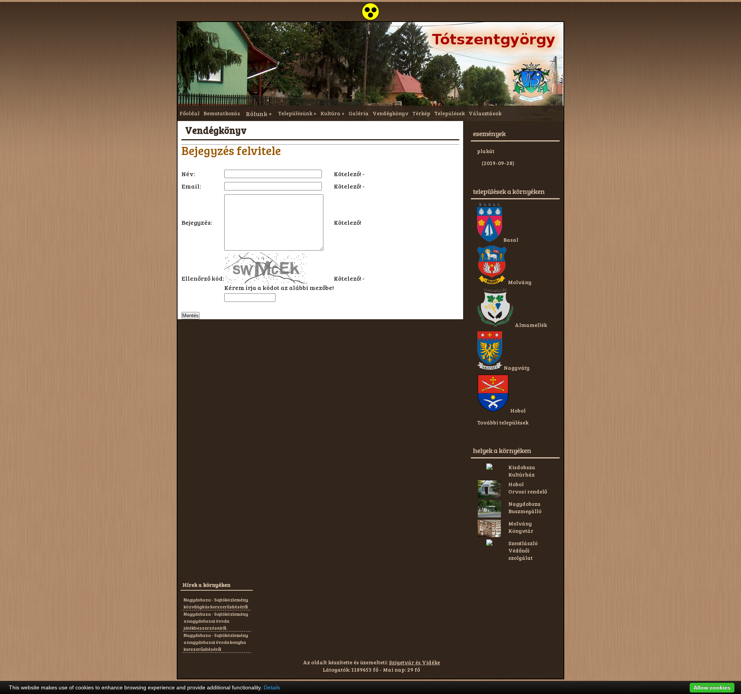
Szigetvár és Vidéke (414, 662)
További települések (502, 422)
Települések (449, 113)
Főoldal (189, 113)
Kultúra (330, 113)
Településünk (295, 113)
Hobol (517, 410)
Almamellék (530, 324)
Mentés (190, 315)
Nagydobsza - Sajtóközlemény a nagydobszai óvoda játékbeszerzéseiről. (216, 621)
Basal (510, 239)
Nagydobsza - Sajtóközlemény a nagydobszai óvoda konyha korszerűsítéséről (216, 642)
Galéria (359, 113)
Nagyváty (516, 367)
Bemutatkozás (221, 113)
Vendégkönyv (390, 113)
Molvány (519, 282)
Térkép (421, 113)
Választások (485, 113)
